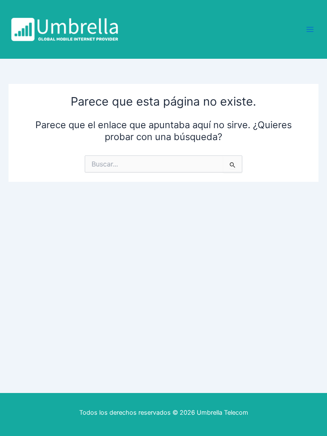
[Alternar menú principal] (309, 29)
